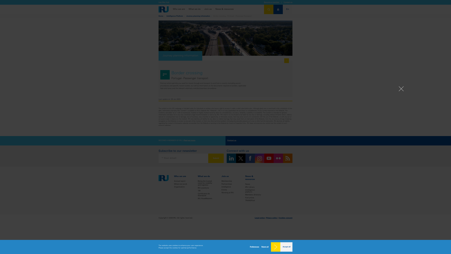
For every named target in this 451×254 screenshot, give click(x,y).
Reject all (265, 247)
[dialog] (225, 247)
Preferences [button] (254, 247)
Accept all (286, 247)
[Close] (401, 88)
